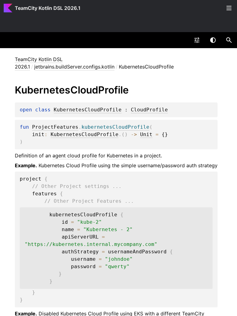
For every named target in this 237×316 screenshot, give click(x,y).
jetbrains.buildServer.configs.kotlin (74, 67)
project (152, 155)
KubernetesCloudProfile (88, 110)
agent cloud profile (74, 155)
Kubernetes (120, 155)
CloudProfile (149, 110)
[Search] (229, 40)
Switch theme (213, 40)
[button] (229, 40)
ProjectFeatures (55, 127)
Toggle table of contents (229, 8)
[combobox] (197, 40)
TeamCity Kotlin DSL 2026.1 (48, 8)
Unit (146, 134)
